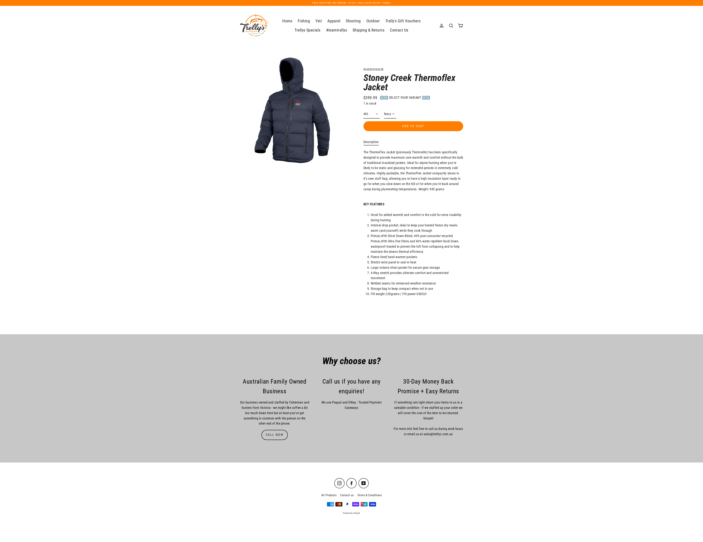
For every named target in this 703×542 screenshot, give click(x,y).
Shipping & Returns (368, 30)
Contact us (347, 495)
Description (371, 142)
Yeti (318, 21)
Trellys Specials (307, 30)
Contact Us (399, 30)
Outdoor (373, 21)
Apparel (333, 21)
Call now (274, 434)
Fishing (304, 21)
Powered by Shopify (351, 513)
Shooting (353, 21)
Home (287, 21)
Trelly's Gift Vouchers (403, 21)
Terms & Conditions (369, 495)
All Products (328, 495)
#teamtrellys (336, 30)
